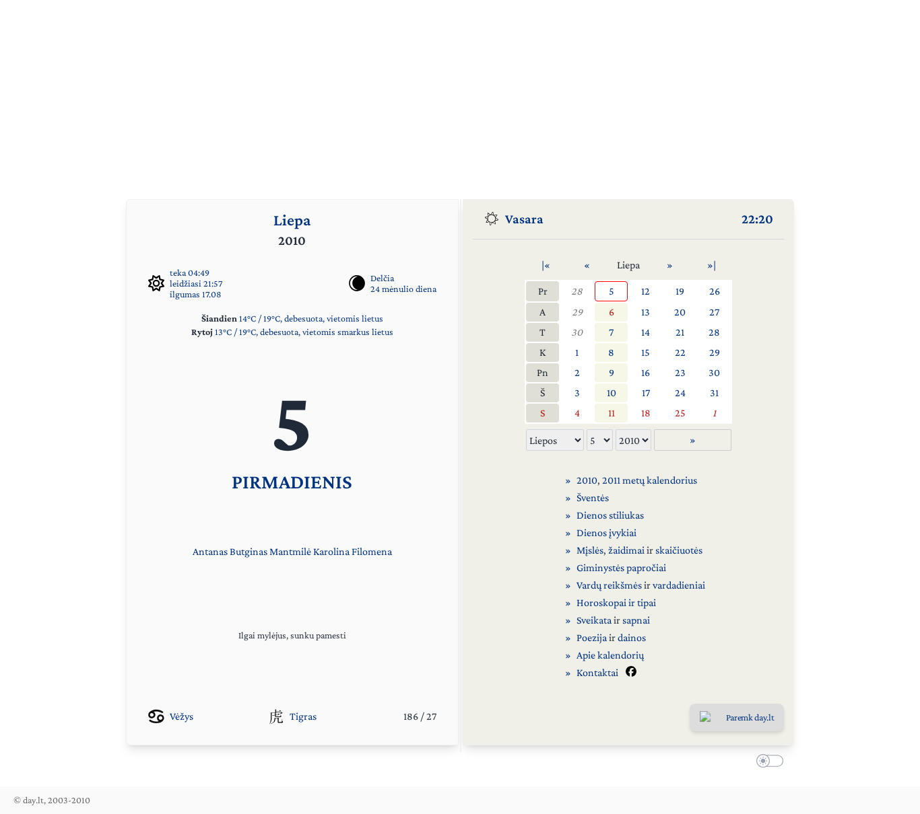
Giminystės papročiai (621, 567)
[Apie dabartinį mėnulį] (357, 283)
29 (577, 312)
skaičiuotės (678, 550)
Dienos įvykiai (606, 532)
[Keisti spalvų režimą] (767, 763)
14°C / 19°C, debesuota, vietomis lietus (311, 318)
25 (680, 412)
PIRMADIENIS (292, 481)
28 (577, 291)
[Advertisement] (460, 94)
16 (645, 372)
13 (645, 312)
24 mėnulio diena (403, 288)
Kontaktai (597, 672)
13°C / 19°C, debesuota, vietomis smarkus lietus (304, 331)
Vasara (524, 218)
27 (714, 312)
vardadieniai (679, 585)
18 (646, 412)
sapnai (636, 620)
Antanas (210, 551)
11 (611, 412)
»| (711, 264)
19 (680, 291)
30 (577, 332)
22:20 (757, 218)
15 (645, 352)
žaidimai (626, 550)
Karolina (331, 551)
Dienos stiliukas (610, 515)
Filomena (372, 551)
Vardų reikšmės (609, 585)
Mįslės (590, 550)
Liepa (291, 220)
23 (680, 372)
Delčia (382, 277)
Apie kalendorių (610, 655)
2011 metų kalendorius (649, 480)
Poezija (592, 637)
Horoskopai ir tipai (616, 602)
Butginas (248, 551)
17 (646, 392)
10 (611, 392)
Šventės (593, 497)
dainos (632, 637)
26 (714, 291)
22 (680, 352)
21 (680, 332)
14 (645, 332)
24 (680, 392)
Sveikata (594, 620)
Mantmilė (290, 551)
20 (680, 312)
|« (545, 264)
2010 (587, 480)
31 (714, 392)
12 (645, 291)
